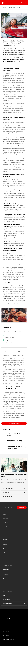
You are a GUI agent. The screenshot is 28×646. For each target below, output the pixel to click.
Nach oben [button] (21, 507)
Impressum (5, 614)
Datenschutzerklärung (7, 618)
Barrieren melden (6, 635)
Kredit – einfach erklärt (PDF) (9, 639)
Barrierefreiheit (6, 631)
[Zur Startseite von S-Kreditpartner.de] (2, 2)
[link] (14, 326)
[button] (25, 2)
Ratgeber (4, 7)
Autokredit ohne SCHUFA (14, 7)
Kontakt (4, 623)
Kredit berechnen (15, 423)
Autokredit (6, 327)
